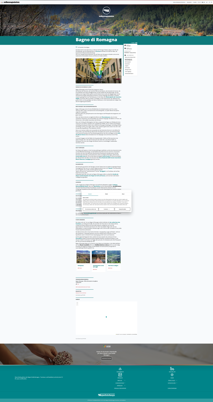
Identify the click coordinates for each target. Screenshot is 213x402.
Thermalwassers (106, 117)
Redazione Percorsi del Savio (81, 293)
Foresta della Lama (81, 156)
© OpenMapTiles (128, 334)
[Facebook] (198, 2)
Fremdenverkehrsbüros (129, 73)
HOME (132, 43)
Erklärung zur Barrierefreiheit (120, 388)
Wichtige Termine (128, 69)
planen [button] (195, 2)
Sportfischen (97, 186)
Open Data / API (172, 371)
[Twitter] (201, 2)
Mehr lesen (80, 268)
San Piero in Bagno (113, 265)
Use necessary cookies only (90, 209)
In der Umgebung (128, 71)
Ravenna (98, 51)
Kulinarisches (127, 63)
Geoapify (124, 334)
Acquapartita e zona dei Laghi (98, 266)
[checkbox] (82, 47)
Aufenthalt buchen (106, 358)
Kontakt (172, 377)
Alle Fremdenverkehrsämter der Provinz (83, 287)
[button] (209, 2)
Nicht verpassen (128, 61)
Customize (106, 209)
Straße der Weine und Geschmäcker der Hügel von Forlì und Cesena (97, 174)
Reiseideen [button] (189, 2)
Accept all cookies (122, 209)
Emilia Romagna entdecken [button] (179, 2)
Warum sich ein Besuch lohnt (130, 57)
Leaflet (118, 334)
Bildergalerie (120, 377)
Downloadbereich (120, 371)
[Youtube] (202, 2)
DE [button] (206, 2)
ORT (136, 43)
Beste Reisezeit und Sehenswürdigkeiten (128, 60)
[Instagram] (199, 2)
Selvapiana (81, 265)
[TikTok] (204, 2)
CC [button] (210, 33)
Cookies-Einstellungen (172, 388)
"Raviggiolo (102, 171)
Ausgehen (126, 65)
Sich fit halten (127, 67)
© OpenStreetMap (134, 334)
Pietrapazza (79, 238)
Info (78, 284)
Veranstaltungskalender (90, 213)
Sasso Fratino (106, 156)
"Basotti (110, 168)
